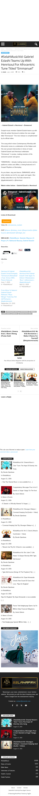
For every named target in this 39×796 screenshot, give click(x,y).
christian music (24, 311)
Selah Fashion (5, 777)
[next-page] (21, 391)
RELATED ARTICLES (11, 369)
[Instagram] (17, 705)
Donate (26, 787)
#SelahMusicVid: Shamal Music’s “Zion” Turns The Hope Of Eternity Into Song (6, 384)
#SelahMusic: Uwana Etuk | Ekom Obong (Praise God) (9, 333)
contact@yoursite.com (23, 701)
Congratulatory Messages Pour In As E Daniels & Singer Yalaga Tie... (24, 733)
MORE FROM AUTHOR (26, 369)
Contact (19, 787)
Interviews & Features (8, 770)
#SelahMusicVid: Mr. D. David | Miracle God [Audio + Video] (32, 383)
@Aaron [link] (7, 230)
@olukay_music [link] (16, 230)
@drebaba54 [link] (10, 233)
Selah (4, 72)
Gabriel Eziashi (6, 313)
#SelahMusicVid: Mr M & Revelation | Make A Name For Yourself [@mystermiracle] (30, 336)
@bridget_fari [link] (20, 233)
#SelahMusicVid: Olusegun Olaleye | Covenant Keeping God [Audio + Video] (19, 384)
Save (27, 80)
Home (2, 49)
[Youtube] (26, 705)
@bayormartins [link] (27, 230)
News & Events (7, 497)
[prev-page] (18, 391)
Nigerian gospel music (26, 313)
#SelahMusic (9, 49)
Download (6, 221)
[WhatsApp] (31, 80)
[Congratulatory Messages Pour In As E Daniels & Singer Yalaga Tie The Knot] (6, 734)
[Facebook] (16, 80)
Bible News (4, 767)
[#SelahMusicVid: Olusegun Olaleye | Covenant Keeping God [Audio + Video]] (19, 377)
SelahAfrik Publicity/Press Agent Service (20, 790)
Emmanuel (33, 311)
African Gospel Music (12, 311)
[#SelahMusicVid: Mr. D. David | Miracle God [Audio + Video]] (32, 377)
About (13, 787)
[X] (21, 80)
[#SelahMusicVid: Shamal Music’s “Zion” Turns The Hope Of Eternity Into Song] (7, 377)
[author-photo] (19, 350)
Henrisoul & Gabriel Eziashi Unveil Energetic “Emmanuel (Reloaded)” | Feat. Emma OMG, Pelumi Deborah (9, 275)
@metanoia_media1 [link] (15, 225)
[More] (36, 80)
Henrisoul (15, 313)
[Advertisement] (19, 20)
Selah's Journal (6, 774)
